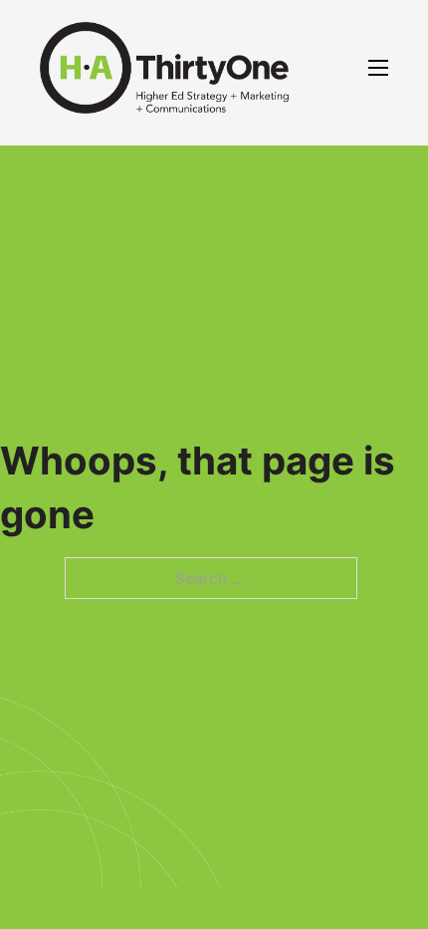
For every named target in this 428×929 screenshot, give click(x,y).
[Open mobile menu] (378, 68)
